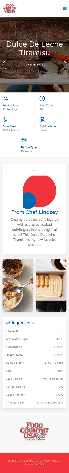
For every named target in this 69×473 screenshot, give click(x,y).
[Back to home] (10, 8)
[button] (64, 8)
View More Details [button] (34, 64)
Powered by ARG (34, 464)
